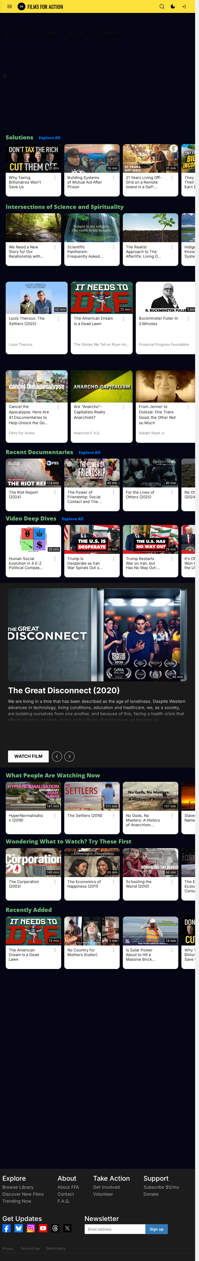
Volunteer (103, 1194)
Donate (151, 1194)
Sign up (157, 1229)
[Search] (162, 6)
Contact (66, 1194)
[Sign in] (184, 6)
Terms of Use (30, 1248)
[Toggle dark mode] (173, 6)
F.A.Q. (64, 1201)
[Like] (7, 33)
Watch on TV (112, 33)
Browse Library (18, 1187)
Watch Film (28, 756)
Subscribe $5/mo (161, 1187)
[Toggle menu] (9, 6)
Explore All (49, 137)
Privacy (8, 1248)
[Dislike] (19, 33)
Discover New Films (23, 1194)
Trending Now (16, 1201)
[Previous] (57, 756)
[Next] (69, 756)
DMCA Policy (56, 1248)
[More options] (55, 177)
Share (79, 33)
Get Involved (106, 1187)
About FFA (68, 1187)
